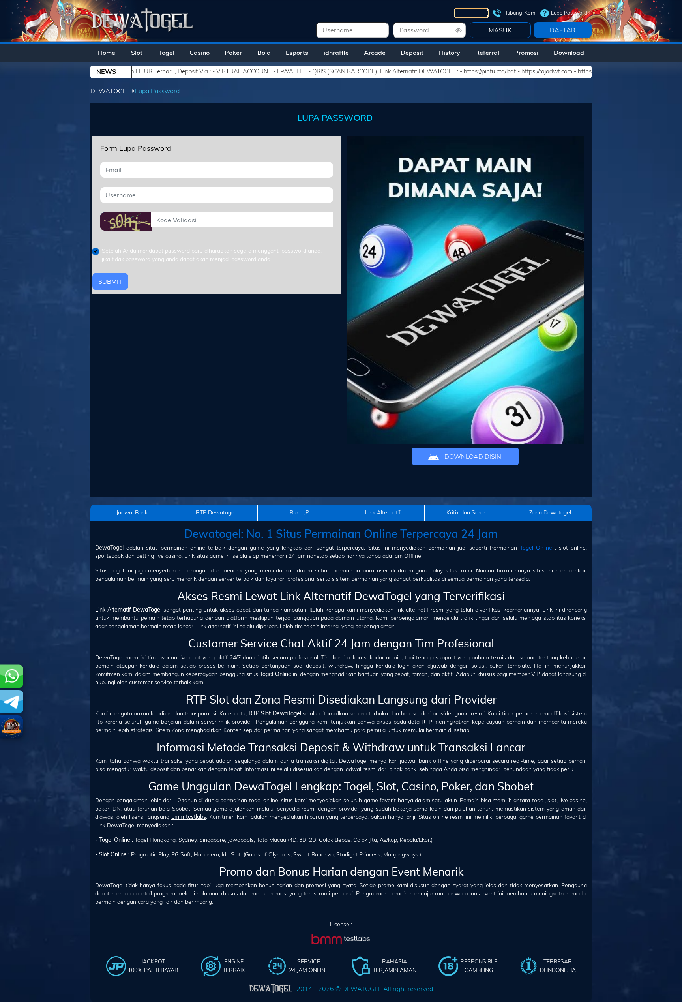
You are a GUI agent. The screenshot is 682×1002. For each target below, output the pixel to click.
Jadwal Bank (132, 512)
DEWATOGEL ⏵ (112, 91)
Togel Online (536, 547)
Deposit (412, 52)
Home (106, 52)
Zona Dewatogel (550, 512)
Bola (264, 52)
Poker (233, 52)
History (449, 52)
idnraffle (336, 52)
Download (569, 52)
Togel (166, 52)
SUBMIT (110, 281)
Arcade (375, 52)
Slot (136, 52)
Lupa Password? (570, 12)
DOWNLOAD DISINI (473, 456)
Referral (487, 52)
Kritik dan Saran (466, 512)
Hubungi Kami (519, 12)
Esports (297, 52)
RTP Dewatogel (216, 512)
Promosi (526, 52)
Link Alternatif (383, 512)
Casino (199, 52)
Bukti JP (299, 512)
